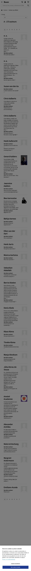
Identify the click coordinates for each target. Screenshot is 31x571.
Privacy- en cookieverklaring (8, 559)
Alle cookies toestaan (15, 567)
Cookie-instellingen (15, 563)
